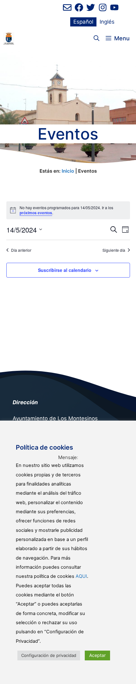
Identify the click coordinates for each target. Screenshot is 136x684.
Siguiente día (113, 250)
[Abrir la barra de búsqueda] (96, 38)
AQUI (81, 576)
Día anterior (21, 250)
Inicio (68, 171)
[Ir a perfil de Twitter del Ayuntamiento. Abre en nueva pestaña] (90, 7)
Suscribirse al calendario (64, 270)
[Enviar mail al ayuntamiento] (67, 7)
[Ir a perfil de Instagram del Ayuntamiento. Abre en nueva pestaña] (102, 7)
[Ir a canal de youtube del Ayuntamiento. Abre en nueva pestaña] (114, 7)
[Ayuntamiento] (8, 38)
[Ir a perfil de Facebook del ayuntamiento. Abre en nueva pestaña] (79, 7)
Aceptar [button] (97, 655)
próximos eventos (36, 213)
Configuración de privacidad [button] (48, 655)
